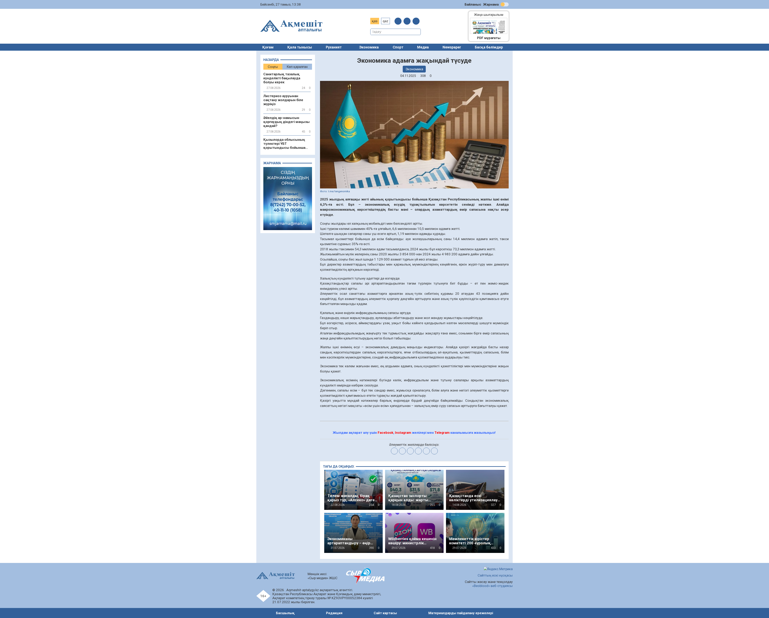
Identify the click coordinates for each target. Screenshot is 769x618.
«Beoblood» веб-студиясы (492, 586)
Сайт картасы (385, 613)
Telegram (442, 433)
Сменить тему (505, 4)
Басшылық (285, 613)
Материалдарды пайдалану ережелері (460, 613)
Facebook (385, 433)
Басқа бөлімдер (489, 47)
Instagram (403, 433)
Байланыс (473, 4)
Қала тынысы (299, 47)
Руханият (334, 47)
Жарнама (491, 4)
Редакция (334, 613)
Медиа (423, 47)
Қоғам (268, 47)
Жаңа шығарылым (490, 15)
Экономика (369, 47)
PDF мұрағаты (488, 38)
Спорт (398, 47)
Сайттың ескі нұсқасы (495, 575)
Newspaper (452, 47)
